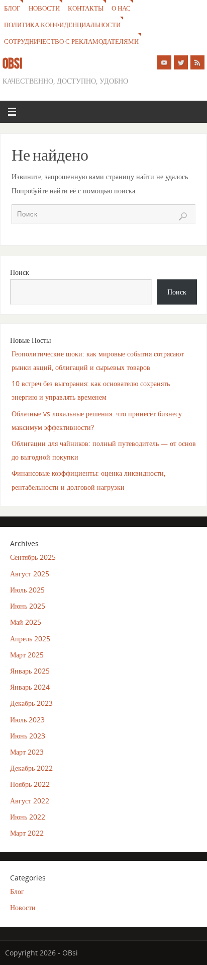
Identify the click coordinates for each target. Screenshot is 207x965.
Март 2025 (27, 654)
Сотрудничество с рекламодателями (71, 41)
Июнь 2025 (27, 606)
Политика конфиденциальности (62, 24)
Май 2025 (25, 622)
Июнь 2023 (27, 735)
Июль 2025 (27, 590)
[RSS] (197, 62)
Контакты (86, 8)
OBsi (13, 63)
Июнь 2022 (27, 817)
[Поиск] (183, 216)
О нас (121, 8)
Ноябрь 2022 (30, 784)
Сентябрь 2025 (33, 557)
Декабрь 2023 (31, 703)
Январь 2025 (30, 671)
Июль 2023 (27, 719)
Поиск (19, 272)
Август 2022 (29, 800)
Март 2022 (27, 833)
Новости (44, 8)
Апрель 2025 (30, 638)
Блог (12, 8)
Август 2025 (29, 573)
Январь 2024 (30, 687)
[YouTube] (164, 62)
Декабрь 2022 (31, 768)
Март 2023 (27, 752)
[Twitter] (181, 62)
